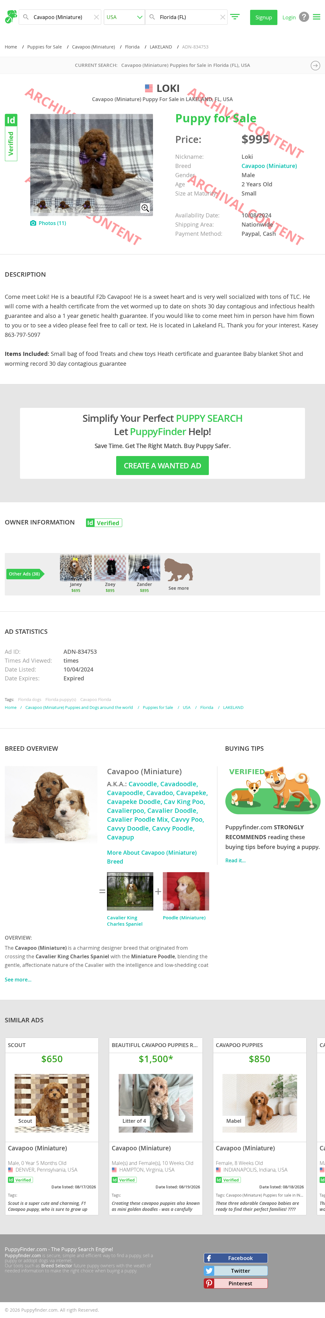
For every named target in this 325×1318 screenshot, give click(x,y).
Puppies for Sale (44, 47)
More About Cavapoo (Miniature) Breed (152, 857)
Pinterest (240, 1283)
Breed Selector (56, 1266)
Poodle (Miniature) (184, 917)
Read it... (235, 860)
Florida (132, 47)
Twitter (240, 1270)
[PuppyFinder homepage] (11, 16)
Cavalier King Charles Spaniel (125, 920)
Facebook (240, 1258)
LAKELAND (161, 47)
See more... (18, 979)
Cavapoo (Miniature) (93, 47)
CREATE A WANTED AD (162, 465)
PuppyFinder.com (26, 1249)
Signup (263, 17)
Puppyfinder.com (23, 1255)
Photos (52, 223)
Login (289, 17)
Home (11, 47)
